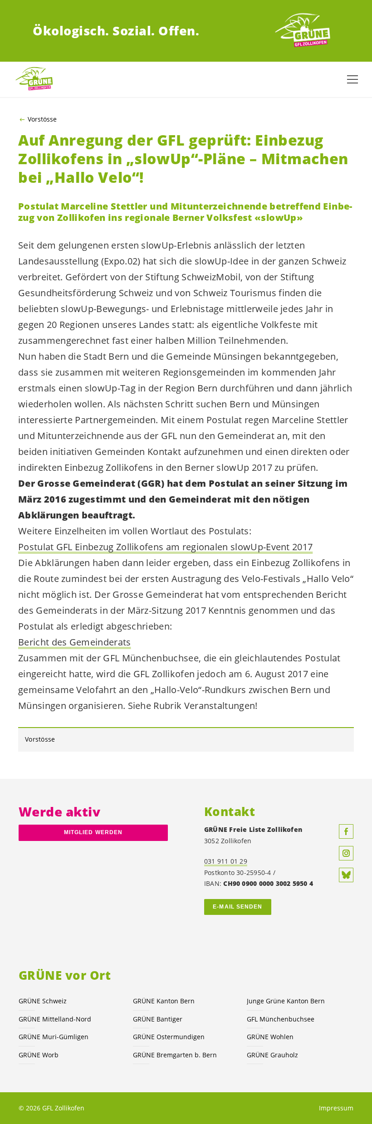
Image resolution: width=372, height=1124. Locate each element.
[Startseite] (305, 31)
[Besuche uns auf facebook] (346, 831)
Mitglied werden (93, 832)
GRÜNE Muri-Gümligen (53, 1036)
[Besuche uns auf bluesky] (346, 875)
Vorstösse (42, 119)
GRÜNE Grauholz (272, 1055)
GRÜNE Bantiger (157, 1019)
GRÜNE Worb (39, 1055)
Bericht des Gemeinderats (74, 642)
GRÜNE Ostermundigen (169, 1036)
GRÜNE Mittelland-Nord (55, 1019)
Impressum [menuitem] (336, 1108)
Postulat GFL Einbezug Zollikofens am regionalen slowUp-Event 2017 (165, 547)
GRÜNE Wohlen (270, 1036)
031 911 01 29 (225, 861)
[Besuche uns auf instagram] (346, 853)
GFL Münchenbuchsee (280, 1019)
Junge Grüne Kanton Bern (286, 1001)
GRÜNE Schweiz (43, 1001)
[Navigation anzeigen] (352, 79)
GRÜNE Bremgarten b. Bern (175, 1055)
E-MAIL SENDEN (237, 907)
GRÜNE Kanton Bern (164, 1001)
